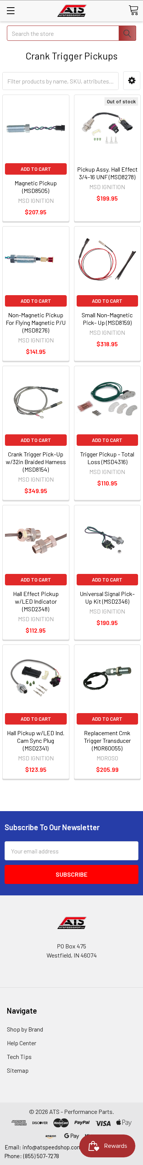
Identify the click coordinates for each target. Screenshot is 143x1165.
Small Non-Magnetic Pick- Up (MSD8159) (107, 318)
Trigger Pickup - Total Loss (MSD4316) (107, 457)
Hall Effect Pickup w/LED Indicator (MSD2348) (36, 601)
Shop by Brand (25, 1029)
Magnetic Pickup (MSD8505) (35, 186)
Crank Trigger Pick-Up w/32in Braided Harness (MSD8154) (36, 461)
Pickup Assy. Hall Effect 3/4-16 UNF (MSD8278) (107, 173)
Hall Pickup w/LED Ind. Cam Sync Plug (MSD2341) (35, 740)
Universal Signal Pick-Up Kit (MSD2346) (107, 597)
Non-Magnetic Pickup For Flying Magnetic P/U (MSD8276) (36, 322)
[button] (131, 80)
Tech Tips (19, 1056)
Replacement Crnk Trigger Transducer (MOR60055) (107, 740)
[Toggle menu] (10, 10)
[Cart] (133, 10)
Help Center (21, 1042)
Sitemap (18, 1070)
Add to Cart (36, 169)
